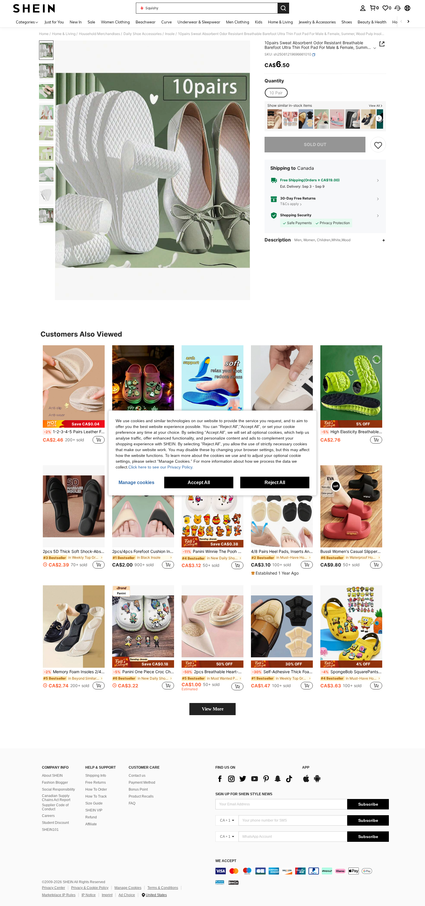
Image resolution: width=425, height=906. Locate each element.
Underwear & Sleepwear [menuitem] (199, 22)
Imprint (107, 895)
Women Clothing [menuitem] (115, 22)
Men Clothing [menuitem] (237, 22)
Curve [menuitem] (166, 22)
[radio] (276, 93)
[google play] (317, 781)
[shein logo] (34, 8)
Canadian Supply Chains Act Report (56, 798)
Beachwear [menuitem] (146, 22)
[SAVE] (378, 145)
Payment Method (142, 782)
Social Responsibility (58, 789)
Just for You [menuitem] (54, 22)
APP (305, 768)
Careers (48, 816)
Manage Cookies (127, 888)
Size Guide (94, 803)
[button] (397, 8)
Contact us (137, 776)
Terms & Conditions (162, 888)
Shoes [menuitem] (346, 22)
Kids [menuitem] (258, 22)
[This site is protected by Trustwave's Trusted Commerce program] (219, 882)
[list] (255, 778)
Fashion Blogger (55, 782)
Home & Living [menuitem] (280, 22)
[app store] (306, 781)
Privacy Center (53, 888)
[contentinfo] (302, 871)
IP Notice (89, 895)
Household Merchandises (99, 34)
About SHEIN (52, 776)
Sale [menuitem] (91, 22)
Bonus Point (138, 789)
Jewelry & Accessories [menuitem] (317, 22)
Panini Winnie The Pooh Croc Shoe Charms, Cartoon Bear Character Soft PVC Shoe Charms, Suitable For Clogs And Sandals (213, 551)
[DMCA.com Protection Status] (233, 882)
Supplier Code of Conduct (55, 807)
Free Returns (95, 782)
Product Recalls (141, 796)
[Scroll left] (401, 21)
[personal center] (362, 8)
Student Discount (55, 823)
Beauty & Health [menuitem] (372, 22)
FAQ (132, 803)
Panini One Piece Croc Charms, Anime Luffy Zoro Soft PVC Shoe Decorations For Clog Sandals (143, 671)
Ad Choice (127, 895)
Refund (91, 817)
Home (44, 34)
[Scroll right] (408, 21)
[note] (74, 423)
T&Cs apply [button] (289, 204)
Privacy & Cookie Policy (89, 888)
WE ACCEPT (225, 861)
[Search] (283, 8)
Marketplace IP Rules (58, 895)
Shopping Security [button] (295, 215)
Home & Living (63, 34)
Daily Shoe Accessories (142, 34)
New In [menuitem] (76, 22)
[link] (374, 7)
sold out (315, 144)
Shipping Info (95, 776)
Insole (170, 34)
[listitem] (274, 119)
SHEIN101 (50, 830)
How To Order (96, 789)
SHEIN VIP (93, 810)
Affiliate (91, 824)
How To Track (96, 796)
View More (212, 708)
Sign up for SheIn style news (243, 794)
